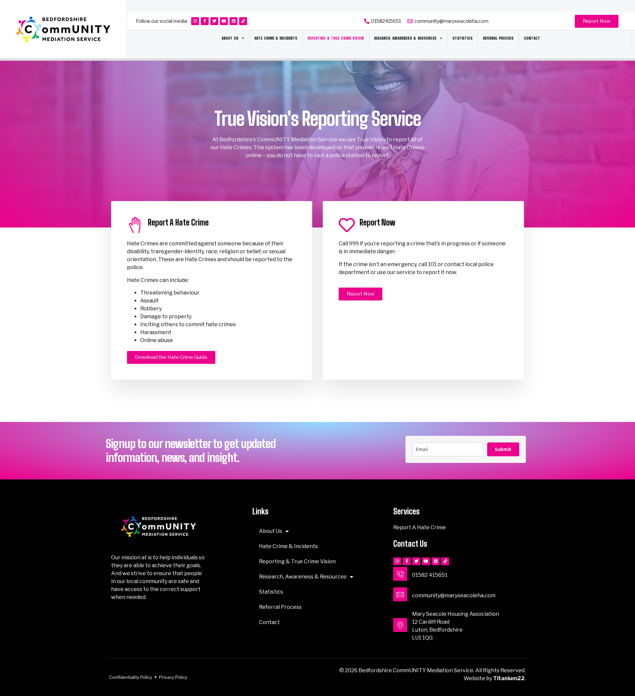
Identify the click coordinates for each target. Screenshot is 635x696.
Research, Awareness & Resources (405, 38)
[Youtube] (224, 21)
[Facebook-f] (205, 21)
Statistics (462, 38)
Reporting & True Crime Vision (336, 38)
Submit (503, 449)
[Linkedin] (233, 21)
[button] (596, 21)
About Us (230, 38)
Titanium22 (509, 678)
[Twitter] (214, 21)
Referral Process (498, 38)
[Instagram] (195, 21)
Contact (532, 38)
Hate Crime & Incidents (275, 38)
